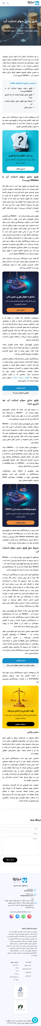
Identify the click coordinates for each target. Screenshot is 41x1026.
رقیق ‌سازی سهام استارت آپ (21, 21)
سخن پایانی (28, 107)
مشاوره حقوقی (27, 965)
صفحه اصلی (15, 965)
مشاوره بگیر (20, 310)
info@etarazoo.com (26, 896)
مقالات (16, 968)
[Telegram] (18, 916)
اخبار (17, 971)
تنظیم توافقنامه (20, 522)
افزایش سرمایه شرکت (21, 377)
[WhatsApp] (23, 916)
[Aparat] (29, 916)
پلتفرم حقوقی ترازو (32, 31)
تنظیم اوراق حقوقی (26, 969)
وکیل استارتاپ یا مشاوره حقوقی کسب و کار (20, 665)
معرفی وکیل (28, 976)
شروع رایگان (20, 168)
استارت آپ (9, 28)
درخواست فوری (20, 724)
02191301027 (28, 891)
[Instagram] (12, 916)
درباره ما (16, 974)
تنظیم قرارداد (28, 972)
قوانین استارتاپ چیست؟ (20, 393)
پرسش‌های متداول (14, 977)
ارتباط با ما (16, 980)
